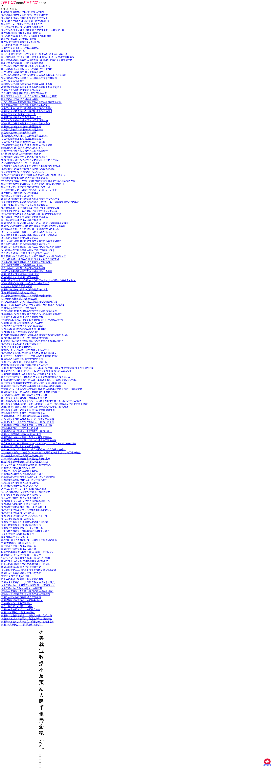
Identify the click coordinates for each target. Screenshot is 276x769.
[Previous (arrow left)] (40, 764)
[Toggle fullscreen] (40, 759)
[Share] (40, 756)
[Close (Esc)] (40, 754)
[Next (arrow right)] (40, 767)
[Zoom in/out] (40, 762)
